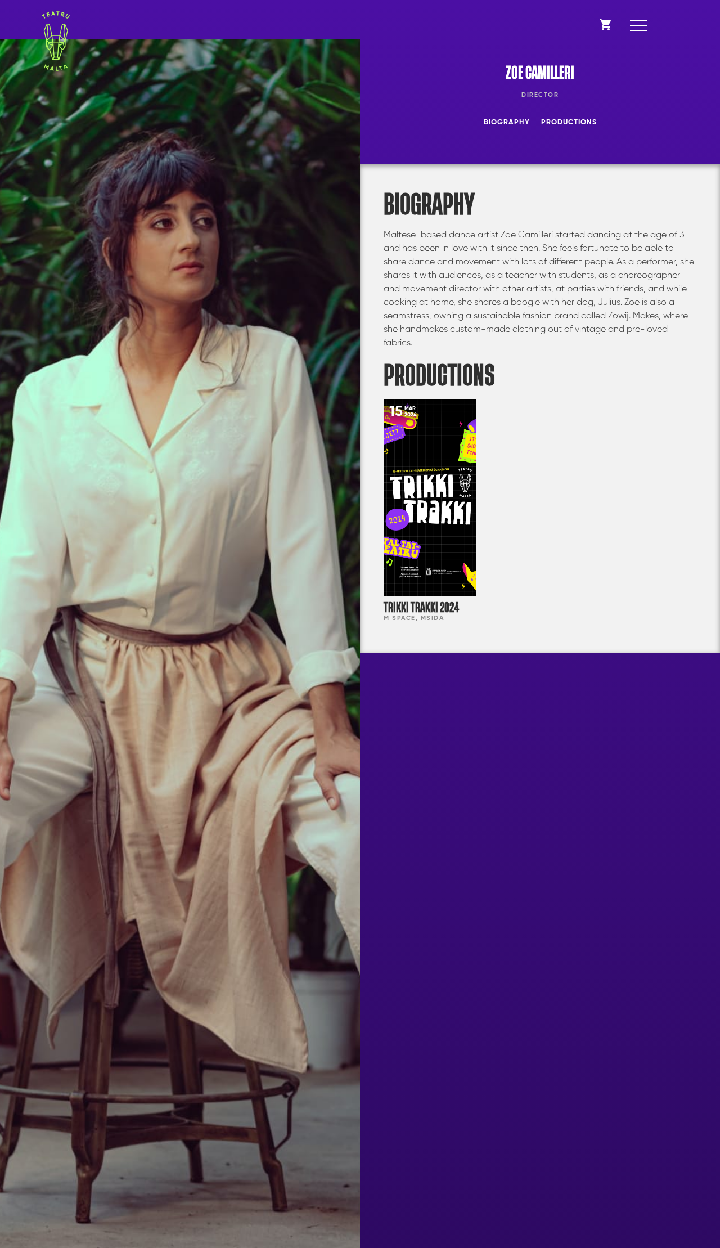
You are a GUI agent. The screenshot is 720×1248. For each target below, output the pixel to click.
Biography (507, 122)
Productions (569, 122)
